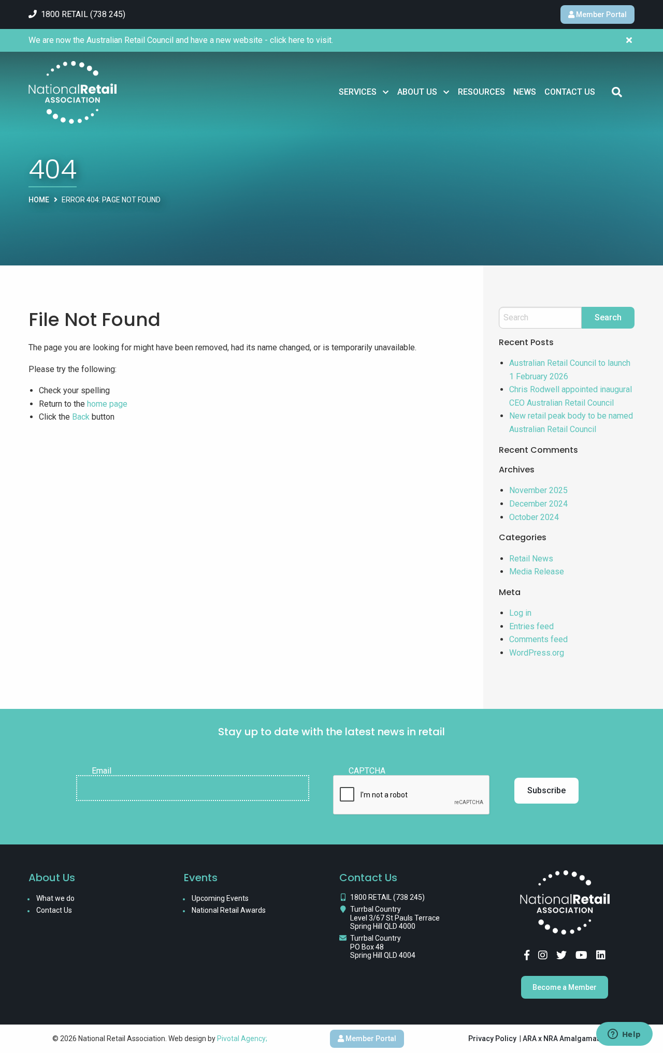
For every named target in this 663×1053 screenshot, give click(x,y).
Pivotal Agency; (242, 1038)
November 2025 (538, 490)
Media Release (536, 571)
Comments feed (538, 639)
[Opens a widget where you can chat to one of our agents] (624, 1035)
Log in (520, 613)
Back (81, 417)
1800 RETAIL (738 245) (387, 897)
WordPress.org (536, 653)
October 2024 (534, 517)
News (524, 92)
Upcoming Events (220, 898)
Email (101, 771)
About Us (417, 92)
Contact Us (569, 92)
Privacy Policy (492, 1038)
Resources (481, 92)
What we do (55, 898)
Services (358, 92)
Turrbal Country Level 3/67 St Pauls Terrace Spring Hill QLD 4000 (395, 918)
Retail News (531, 558)
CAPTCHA (367, 771)
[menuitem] (364, 92)
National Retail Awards (229, 910)
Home (38, 200)
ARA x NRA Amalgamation (566, 1038)
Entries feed (531, 626)
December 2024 (538, 504)
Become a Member (564, 987)
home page (107, 404)
